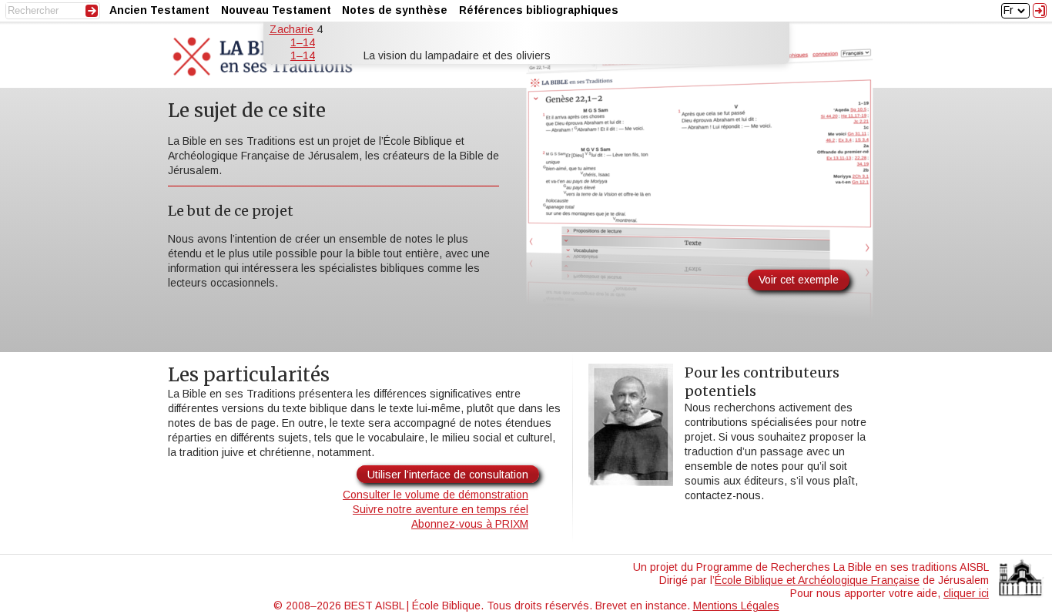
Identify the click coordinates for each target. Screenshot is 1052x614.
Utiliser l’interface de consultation (447, 474)
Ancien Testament (159, 10)
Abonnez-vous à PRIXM (469, 524)
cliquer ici (966, 593)
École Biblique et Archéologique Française (817, 580)
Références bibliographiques (538, 10)
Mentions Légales (736, 605)
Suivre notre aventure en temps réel (440, 509)
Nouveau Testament (276, 10)
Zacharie (291, 29)
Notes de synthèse (394, 10)
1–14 (302, 42)
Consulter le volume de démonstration (435, 494)
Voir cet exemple (799, 279)
